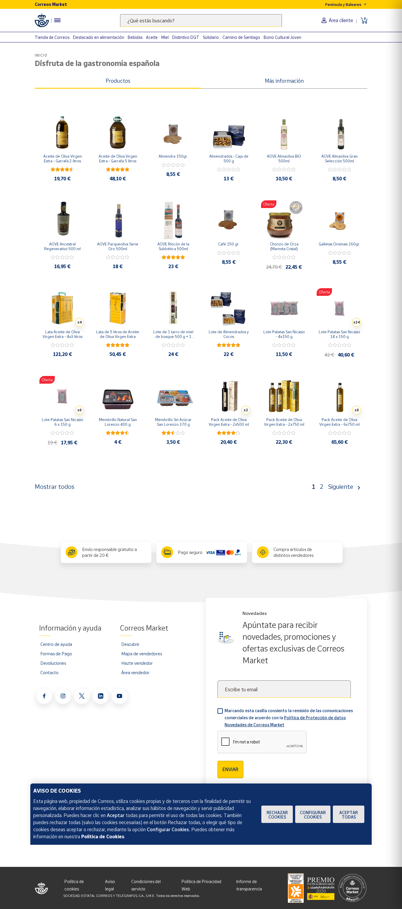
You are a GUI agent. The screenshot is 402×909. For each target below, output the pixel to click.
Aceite (152, 37)
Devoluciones (53, 663)
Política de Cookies (102, 836)
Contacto (49, 672)
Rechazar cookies (277, 814)
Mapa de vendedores (141, 653)
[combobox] (201, 20)
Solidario (211, 37)
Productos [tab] (118, 80)
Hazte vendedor (137, 663)
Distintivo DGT (185, 37)
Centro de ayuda (56, 644)
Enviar (230, 769)
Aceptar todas (348, 814)
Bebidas (135, 37)
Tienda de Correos (52, 37)
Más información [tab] (284, 80)
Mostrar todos (54, 486)
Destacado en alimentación (98, 37)
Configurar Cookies (313, 814)
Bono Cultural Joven (282, 37)
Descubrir (130, 644)
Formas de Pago (56, 653)
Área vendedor (135, 672)
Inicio (41, 55)
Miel (165, 37)
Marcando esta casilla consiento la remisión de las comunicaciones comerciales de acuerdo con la (289, 717)
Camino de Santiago (241, 37)
